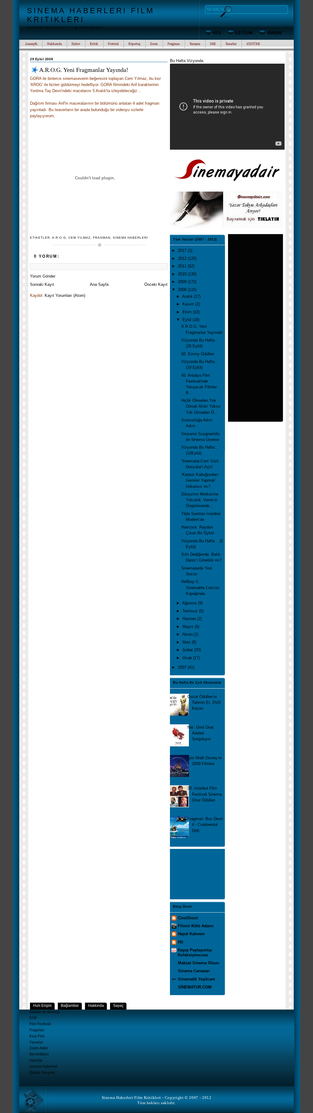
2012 (183, 258)
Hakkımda (54, 44)
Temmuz (190, 611)
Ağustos (190, 603)
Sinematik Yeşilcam (196, 979)
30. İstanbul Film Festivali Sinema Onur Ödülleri (204, 794)
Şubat (188, 650)
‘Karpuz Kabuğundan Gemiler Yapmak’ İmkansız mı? (199, 480)
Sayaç (118, 1005)
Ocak (187, 657)
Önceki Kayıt (156, 284)
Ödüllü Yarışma (42, 1072)
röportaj (35, 1060)
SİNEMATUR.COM (195, 987)
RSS (217, 33)
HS (180, 942)
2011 (183, 266)
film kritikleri (39, 1054)
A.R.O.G (59, 237)
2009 (183, 281)
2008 (183, 289)
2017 (183, 250)
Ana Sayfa (99, 284)
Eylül (187, 319)
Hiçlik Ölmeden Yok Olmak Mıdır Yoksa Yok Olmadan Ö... (200, 406)
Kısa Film (37, 1036)
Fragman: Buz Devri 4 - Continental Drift (205, 824)
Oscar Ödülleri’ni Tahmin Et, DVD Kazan (204, 702)
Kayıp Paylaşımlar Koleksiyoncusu (195, 952)
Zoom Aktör (38, 1048)
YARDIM (274, 33)
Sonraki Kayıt (42, 284)
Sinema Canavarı (194, 971)
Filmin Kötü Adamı (196, 926)
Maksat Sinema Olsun (198, 963)
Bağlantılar (70, 1005)
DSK (33, 1018)
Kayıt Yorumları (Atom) (65, 295)
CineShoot (188, 918)
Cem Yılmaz (79, 237)
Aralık (188, 296)
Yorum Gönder (42, 276)
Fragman (101, 237)
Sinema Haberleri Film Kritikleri (131, 1098)
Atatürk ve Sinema (44, 1012)
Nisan (188, 634)
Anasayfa (31, 44)
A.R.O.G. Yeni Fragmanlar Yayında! (83, 69)
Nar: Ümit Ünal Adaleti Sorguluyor (200, 733)
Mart (187, 642)
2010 (183, 274)
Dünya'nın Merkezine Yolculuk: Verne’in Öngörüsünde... (199, 500)
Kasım (188, 304)
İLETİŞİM (243, 33)
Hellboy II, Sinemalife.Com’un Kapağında (200, 587)
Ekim (187, 312)
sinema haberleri (130, 237)
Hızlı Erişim (42, 1005)
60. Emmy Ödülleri (197, 354)
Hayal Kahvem (191, 934)
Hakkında (96, 1005)
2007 (183, 667)
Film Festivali (40, 1024)
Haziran (189, 618)
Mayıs (188, 626)
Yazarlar (36, 1042)
